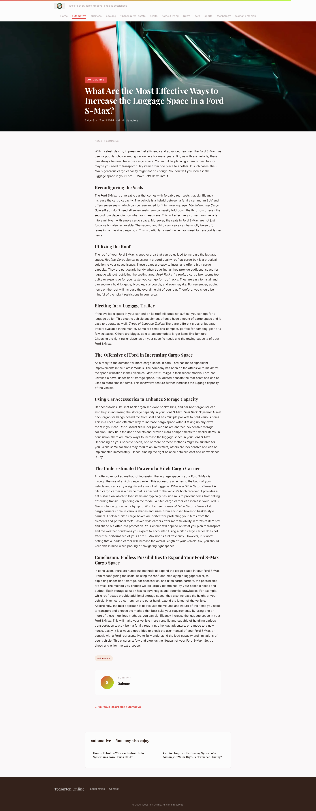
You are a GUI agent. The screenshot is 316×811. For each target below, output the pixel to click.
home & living (170, 15)
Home (64, 15)
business (96, 15)
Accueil (99, 140)
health (153, 15)
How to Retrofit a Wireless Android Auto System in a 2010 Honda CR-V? (118, 755)
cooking (111, 15)
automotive (79, 15)
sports (208, 15)
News (186, 15)
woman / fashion (245, 15)
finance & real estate (133, 15)
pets (197, 15)
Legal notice (97, 788)
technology (224, 15)
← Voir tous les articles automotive (118, 707)
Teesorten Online (69, 788)
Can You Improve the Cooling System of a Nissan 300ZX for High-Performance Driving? (192, 755)
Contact (114, 788)
